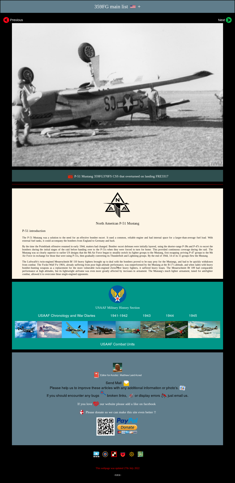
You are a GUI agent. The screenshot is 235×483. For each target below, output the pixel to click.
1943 (147, 315)
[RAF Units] (104, 455)
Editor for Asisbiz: (121, 375)
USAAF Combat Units (117, 343)
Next (222, 20)
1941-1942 (119, 315)
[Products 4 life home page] (140, 455)
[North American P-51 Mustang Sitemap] (96, 455)
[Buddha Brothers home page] (131, 455)
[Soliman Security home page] (122, 455)
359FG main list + (117, 6)
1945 (193, 315)
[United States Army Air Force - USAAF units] (117, 329)
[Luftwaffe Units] (113, 455)
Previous (16, 20)
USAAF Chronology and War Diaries (66, 315)
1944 (170, 315)
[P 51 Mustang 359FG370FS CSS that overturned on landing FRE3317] (117, 91)
